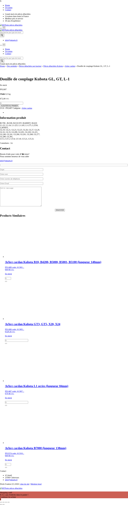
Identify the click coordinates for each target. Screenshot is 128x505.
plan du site (24, 484)
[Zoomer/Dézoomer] (1, 502)
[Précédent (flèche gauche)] (1, 504)
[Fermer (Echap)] (9, 502)
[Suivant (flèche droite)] (3, 504)
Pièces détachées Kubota (53, 66)
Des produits (12, 66)
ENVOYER (60, 210)
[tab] (66, 112)
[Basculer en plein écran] (3, 502)
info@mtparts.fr (11, 40)
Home (2, 66)
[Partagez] (6, 502)
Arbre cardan (70, 66)
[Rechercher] (2, 35)
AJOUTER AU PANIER (9, 106)
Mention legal (36, 484)
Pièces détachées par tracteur (30, 66)
